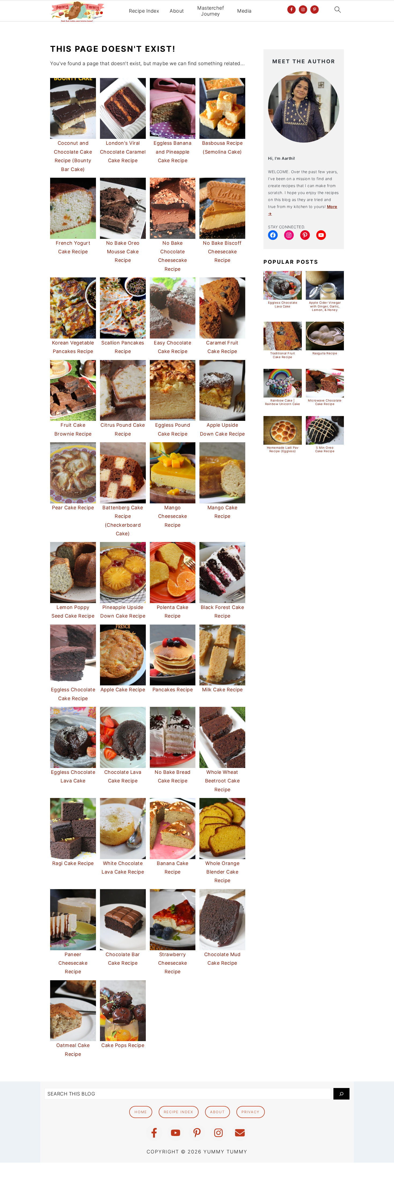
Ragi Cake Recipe (73, 863)
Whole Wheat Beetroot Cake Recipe (222, 780)
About (177, 11)
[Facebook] (154, 1132)
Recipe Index (144, 11)
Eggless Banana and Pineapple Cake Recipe (172, 151)
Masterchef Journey (210, 11)
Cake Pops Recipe (122, 1045)
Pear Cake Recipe (73, 507)
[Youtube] (175, 1132)
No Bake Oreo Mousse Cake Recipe (123, 251)
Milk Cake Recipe (222, 689)
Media (244, 11)
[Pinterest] (197, 1132)
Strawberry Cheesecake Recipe (172, 963)
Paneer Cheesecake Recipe (72, 963)
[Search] (341, 1094)
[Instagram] (218, 1132)
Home (141, 1112)
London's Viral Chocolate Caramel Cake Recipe (123, 151)
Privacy (250, 1112)
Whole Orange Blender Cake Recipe (222, 871)
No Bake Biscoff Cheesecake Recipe (222, 251)
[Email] (240, 1132)
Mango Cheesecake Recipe (172, 516)
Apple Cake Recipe (123, 689)
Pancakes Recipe (173, 689)
